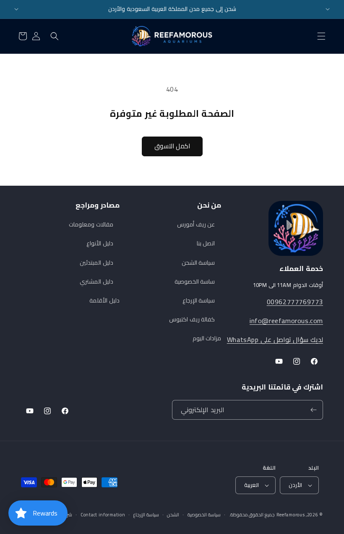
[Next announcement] (327, 9)
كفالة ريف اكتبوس (192, 319)
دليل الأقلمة (104, 300)
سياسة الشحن (198, 262)
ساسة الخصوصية (195, 281)
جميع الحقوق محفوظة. (252, 514)
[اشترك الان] (313, 410)
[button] (321, 36)
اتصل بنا (206, 243)
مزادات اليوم (207, 338)
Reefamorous (290, 514)
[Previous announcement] (16, 9)
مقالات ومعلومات (91, 224)
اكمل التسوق (172, 146)
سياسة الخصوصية (204, 515)
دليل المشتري (96, 281)
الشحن (173, 515)
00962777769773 (295, 301)
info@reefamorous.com (286, 320)
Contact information (103, 515)
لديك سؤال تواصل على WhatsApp (275, 339)
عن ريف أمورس (196, 224)
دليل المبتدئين (96, 262)
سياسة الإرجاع (198, 300)
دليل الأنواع (99, 243)
